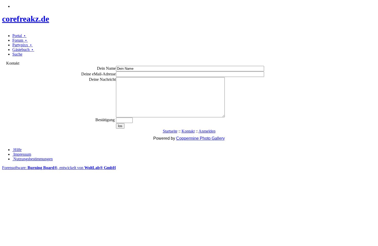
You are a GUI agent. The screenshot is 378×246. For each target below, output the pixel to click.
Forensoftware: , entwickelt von (59, 167)
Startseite (170, 131)
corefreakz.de (25, 18)
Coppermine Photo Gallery (200, 138)
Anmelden (207, 131)
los (120, 126)
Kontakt (188, 131)
